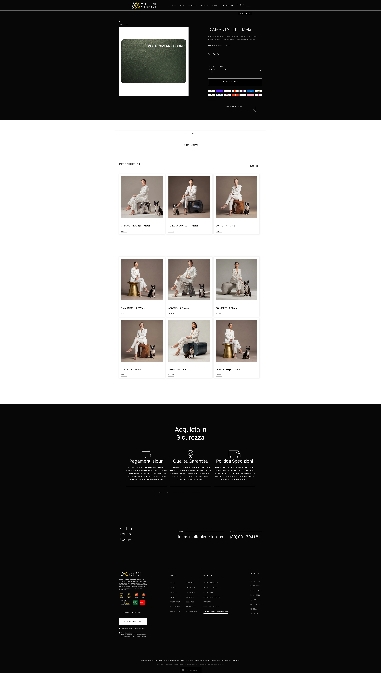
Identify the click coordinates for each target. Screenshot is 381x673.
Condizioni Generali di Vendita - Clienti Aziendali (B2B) (209, 492)
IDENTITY (173, 592)
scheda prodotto (190, 145)
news (172, 597)
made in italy (191, 611)
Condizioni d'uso (169, 664)
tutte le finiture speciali (215, 611)
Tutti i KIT (254, 166)
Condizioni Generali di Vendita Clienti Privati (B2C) (184, 492)
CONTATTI (216, 5)
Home (172, 583)
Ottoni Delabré (210, 588)
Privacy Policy (128, 633)
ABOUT (182, 5)
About (173, 588)
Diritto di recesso (245, 13)
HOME (174, 5)
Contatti (190, 597)
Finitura (220, 66)
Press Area (175, 602)
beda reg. (190, 602)
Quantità (211, 66)
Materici (207, 602)
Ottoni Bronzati (210, 583)
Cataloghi (190, 592)
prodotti (193, 5)
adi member (191, 607)
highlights (204, 5)
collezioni (191, 588)
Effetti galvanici (210, 607)
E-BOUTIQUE (228, 5)
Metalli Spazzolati (211, 597)
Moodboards (176, 607)
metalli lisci (208, 592)
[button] (240, 5)
